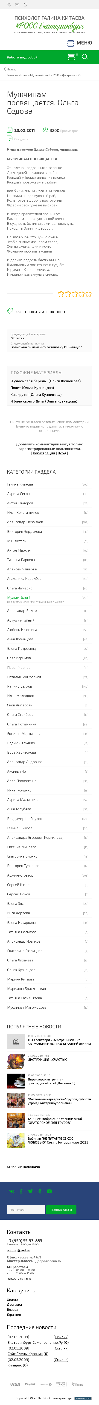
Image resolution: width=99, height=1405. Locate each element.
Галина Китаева (20, 484)
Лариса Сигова (19, 493)
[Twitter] (30, 1191)
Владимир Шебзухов (24, 818)
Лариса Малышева (22, 799)
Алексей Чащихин (22, 569)
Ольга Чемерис (19, 588)
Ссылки (61, 1337)
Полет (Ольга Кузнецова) (32, 387)
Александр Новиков (24, 941)
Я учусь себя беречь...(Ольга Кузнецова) (46, 381)
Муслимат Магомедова (27, 1007)
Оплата (12, 1299)
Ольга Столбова (20, 714)
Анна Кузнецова (20, 639)
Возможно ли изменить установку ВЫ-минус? (46, 347)
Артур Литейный (21, 620)
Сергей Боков (18, 894)
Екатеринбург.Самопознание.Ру (35, 1342)
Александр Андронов (25, 761)
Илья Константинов (23, 512)
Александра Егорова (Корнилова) (35, 837)
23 (80, 75)
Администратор (20, 875)
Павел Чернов (18, 667)
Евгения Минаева (21, 846)
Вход (62, 453)
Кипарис (15, 1365)
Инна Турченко (19, 790)
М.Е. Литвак (16, 541)
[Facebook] (21, 1191)
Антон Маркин (19, 550)
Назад (11, 69)
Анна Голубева (19, 809)
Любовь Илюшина (22, 629)
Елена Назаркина (21, 922)
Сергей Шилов (19, 884)
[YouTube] (49, 1191)
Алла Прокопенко (22, 780)
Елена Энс (15, 903)
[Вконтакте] (11, 1191)
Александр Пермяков (25, 521)
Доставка (14, 1304)
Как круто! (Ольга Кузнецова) (36, 394)
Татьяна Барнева (21, 559)
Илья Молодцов (20, 695)
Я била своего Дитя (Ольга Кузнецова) (44, 401)
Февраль (68, 75)
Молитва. (18, 338)
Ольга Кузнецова (21, 969)
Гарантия (14, 1314)
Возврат (13, 1309)
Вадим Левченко (21, 743)
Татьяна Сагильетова (24, 998)
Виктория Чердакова (24, 531)
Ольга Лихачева (20, 960)
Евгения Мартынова (23, 733)
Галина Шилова (19, 828)
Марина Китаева (21, 979)
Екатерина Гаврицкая (24, 950)
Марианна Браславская (26, 988)
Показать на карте (19, 1278)
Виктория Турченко (23, 865)
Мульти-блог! (18, 597)
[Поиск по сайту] (85, 57)
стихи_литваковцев (45, 311)
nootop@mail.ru (18, 1250)
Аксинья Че (16, 771)
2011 (56, 75)
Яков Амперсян (19, 705)
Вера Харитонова (21, 752)
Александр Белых (22, 610)
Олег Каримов (19, 657)
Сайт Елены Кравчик (25, 1353)
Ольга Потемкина (21, 724)
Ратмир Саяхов (19, 686)
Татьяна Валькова (22, 932)
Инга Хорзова (18, 913)
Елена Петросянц (21, 648)
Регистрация (44, 453)
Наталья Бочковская (24, 677)
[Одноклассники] (40, 1191)
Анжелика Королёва (24, 578)
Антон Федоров (20, 503)
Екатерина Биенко (22, 856)
